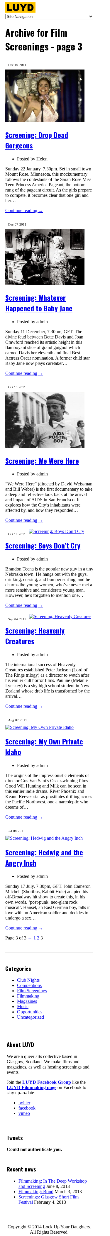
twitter (24, 1102)
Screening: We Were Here (42, 460)
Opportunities (29, 1011)
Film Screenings (32, 990)
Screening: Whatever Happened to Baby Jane (38, 302)
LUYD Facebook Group (46, 1082)
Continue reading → (24, 210)
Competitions (29, 985)
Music (22, 1006)
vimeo (24, 1113)
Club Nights (28, 980)
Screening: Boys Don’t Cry (42, 545)
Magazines (27, 1001)
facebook (26, 1107)
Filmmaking (28, 995)
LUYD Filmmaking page (31, 1087)
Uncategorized (30, 1017)
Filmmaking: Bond (35, 1191)
